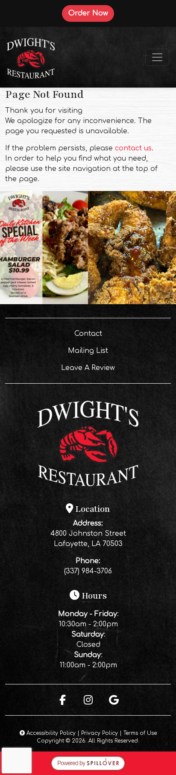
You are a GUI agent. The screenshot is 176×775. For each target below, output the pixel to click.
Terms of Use (140, 733)
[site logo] (31, 57)
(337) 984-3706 (88, 571)
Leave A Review (109, 368)
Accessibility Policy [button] (50, 733)
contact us (133, 148)
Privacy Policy (99, 733)
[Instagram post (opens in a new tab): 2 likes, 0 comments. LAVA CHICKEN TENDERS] (132, 302)
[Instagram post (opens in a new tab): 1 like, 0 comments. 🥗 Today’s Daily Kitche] (44, 302)
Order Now (91, 13)
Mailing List (88, 351)
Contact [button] (115, 333)
